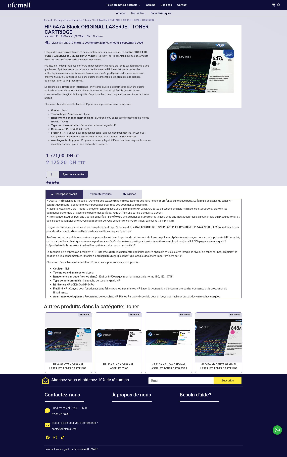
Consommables (73, 20)
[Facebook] (48, 437)
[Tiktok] (63, 437)
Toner (88, 20)
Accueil (48, 20)
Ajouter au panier (73, 174)
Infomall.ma (52, 449)
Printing (58, 20)
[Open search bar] (278, 4)
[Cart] (273, 4)
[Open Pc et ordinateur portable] (139, 5)
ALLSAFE (92, 449)
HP (56, 36)
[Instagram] (55, 437)
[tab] (64, 194)
